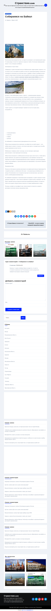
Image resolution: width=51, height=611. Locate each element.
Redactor (9, 20)
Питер (6, 368)
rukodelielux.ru (29, 610)
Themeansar (39, 607)
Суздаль (7, 378)
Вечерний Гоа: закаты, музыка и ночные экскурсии (17, 434)
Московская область (10, 361)
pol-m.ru (24, 610)
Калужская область (9, 351)
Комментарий (9, 283)
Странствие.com (25, 3)
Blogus (26, 607)
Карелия (7, 354)
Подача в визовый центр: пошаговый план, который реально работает (22, 442)
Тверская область (9, 384)
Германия (7, 341)
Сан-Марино (8, 374)
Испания (7, 348)
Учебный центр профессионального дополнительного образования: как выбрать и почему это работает (36, 566)
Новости (7, 364)
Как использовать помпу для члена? (22, 491)
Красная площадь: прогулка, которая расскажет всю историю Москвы (22, 426)
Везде (6, 331)
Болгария (7, 328)
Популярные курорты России (27, 481)
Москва (6, 358)
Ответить (40, 275)
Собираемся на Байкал (18, 17)
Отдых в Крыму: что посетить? (16, 223)
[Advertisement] (22, 33)
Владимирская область (10, 335)
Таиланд (7, 381)
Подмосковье (8, 371)
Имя (6, 302)
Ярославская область (10, 388)
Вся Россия (8, 13)
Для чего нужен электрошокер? (20, 484)
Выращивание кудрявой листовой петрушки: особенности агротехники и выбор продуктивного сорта (10, 245)
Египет (6, 345)
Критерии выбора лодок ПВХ (25, 488)
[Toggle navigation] (4, 5)
